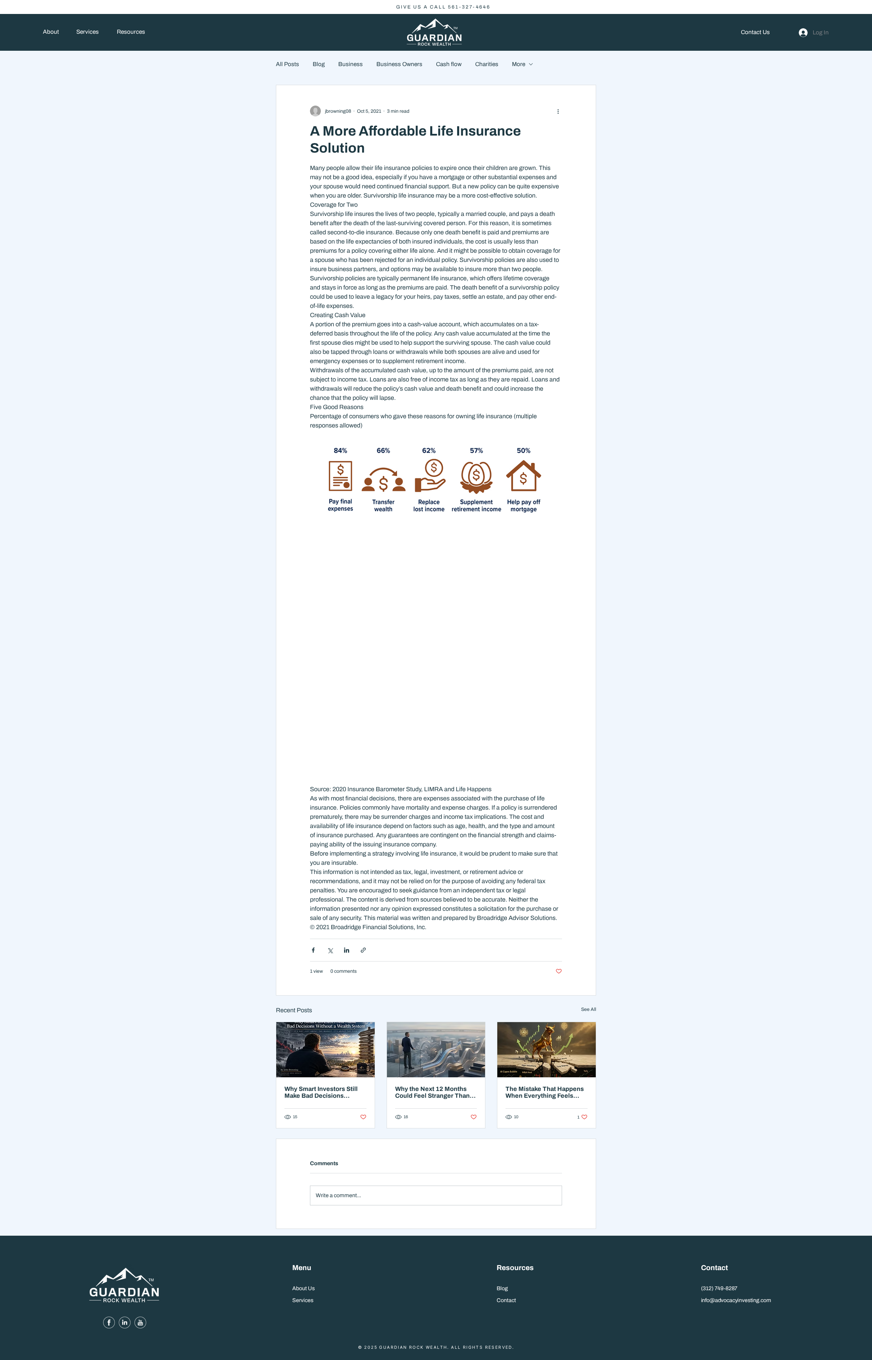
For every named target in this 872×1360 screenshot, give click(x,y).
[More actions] (558, 111)
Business (350, 64)
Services (302, 1300)
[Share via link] (363, 950)
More (518, 64)
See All (588, 1009)
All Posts (287, 64)
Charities (486, 64)
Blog (319, 64)
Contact (506, 1300)
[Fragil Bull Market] (546, 1049)
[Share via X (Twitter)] (330, 950)
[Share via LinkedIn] (346, 950)
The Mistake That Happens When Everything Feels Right (544, 1092)
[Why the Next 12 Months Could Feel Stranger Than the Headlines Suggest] (436, 1049)
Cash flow (449, 64)
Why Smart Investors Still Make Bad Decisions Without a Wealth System (321, 1092)
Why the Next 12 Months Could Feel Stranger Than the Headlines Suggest (432, 1092)
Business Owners (399, 64)
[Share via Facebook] (313, 950)
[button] (130, 32)
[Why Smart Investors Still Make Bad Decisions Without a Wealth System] (325, 1049)
